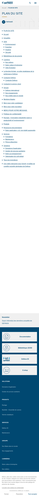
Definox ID (5, 428)
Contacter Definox (10, 78)
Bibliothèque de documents (13, 56)
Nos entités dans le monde (14, 96)
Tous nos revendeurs (11, 160)
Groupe (6, 88)
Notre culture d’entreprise (13, 65)
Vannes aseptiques (7, 414)
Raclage (4, 405)
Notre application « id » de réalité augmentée (20, 130)
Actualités (7, 38)
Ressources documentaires (13, 128)
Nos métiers (9, 62)
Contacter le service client (12, 84)
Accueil (6, 34)
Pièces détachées (11, 142)
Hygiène (8, 50)
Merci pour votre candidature (13, 103)
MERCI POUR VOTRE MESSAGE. (15, 110)
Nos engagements (11, 93)
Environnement (10, 44)
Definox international (12, 90)
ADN (5, 42)
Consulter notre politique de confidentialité (13, 487)
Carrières (7, 60)
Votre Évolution (10, 68)
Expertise (8, 47)
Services (6, 134)
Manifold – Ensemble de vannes (11, 410)
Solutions (7, 146)
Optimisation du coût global (14, 156)
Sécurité (8, 52)
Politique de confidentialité (12, 114)
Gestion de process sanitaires (15, 151)
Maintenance (9, 139)
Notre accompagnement (13, 154)
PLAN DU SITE (9, 31)
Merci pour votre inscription (13, 107)
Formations (9, 136)
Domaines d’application (13, 148)
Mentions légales (9, 99)
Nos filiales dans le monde (10, 446)
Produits (6, 124)
